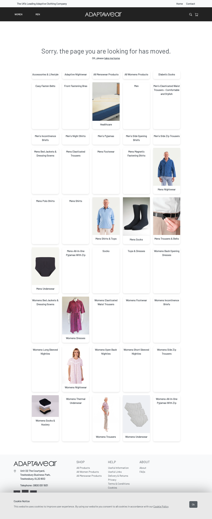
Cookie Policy (160, 506)
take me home (112, 58)
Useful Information (118, 467)
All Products (83, 467)
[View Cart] (196, 14)
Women (18, 14)
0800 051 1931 (40, 485)
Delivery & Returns (118, 475)
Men (38, 14)
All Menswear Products (89, 475)
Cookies (112, 487)
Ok (193, 504)
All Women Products (88, 471)
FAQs (142, 471)
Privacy (112, 479)
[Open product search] (190, 14)
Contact (190, 3)
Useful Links (115, 471)
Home (179, 3)
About (142, 467)
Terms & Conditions (119, 483)
